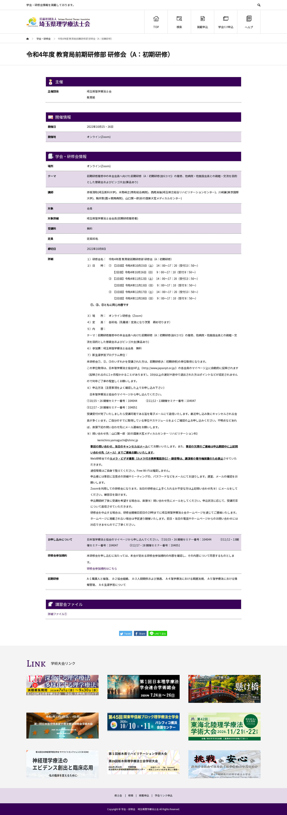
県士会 (118, 795)
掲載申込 (202, 27)
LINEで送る (160, 633)
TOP (156, 27)
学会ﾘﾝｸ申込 (225, 27)
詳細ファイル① (57, 614)
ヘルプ (249, 27)
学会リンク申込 (164, 795)
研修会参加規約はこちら (102, 568)
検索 (179, 27)
